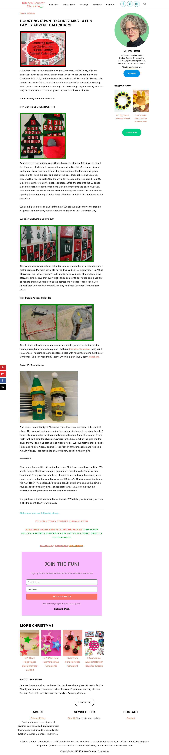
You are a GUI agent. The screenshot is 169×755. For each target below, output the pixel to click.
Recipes (97, 4)
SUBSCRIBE (131, 132)
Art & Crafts (69, 4)
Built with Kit (62, 609)
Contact (110, 4)
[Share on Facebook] (3, 380)
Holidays (84, 4)
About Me (132, 73)
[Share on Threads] (3, 387)
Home (22, 13)
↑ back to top (84, 702)
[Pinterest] (130, 4)
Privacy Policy (38, 718)
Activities (53, 4)
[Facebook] (123, 4)
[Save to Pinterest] (3, 367)
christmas (31, 13)
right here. (94, 357)
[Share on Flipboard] (3, 374)
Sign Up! (72, 718)
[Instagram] (136, 4)
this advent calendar (79, 349)
